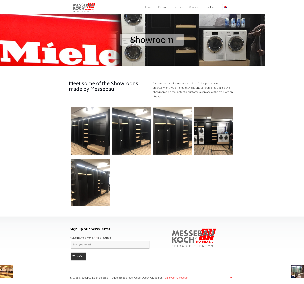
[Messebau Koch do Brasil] (84, 7)
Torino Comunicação (175, 277)
